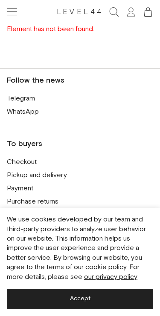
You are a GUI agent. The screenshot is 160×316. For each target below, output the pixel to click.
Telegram (21, 98)
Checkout (22, 162)
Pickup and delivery (37, 175)
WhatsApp (23, 111)
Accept (80, 298)
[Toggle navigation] (11, 11)
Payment (20, 188)
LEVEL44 (80, 12)
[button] (148, 11)
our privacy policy (110, 277)
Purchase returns (32, 201)
